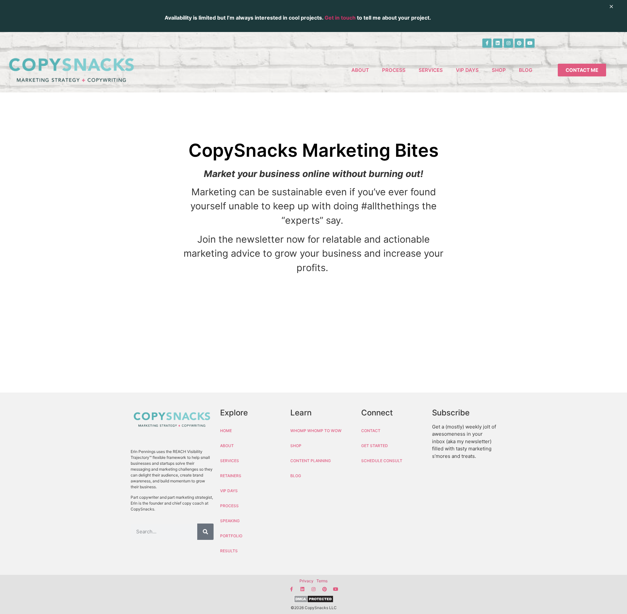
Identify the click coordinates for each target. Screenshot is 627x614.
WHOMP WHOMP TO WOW (316, 430)
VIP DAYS (467, 70)
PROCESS (394, 70)
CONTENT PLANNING (310, 460)
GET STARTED (374, 445)
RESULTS (229, 550)
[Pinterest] (519, 43)
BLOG (525, 70)
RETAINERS (230, 475)
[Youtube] (530, 43)
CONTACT (370, 430)
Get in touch (340, 17)
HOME (226, 430)
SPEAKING (230, 520)
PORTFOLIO (231, 535)
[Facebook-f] (486, 43)
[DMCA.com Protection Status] (313, 600)
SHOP (499, 70)
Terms (322, 580)
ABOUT (360, 70)
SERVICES (431, 70)
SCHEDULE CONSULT (381, 460)
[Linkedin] (497, 43)
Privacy (306, 580)
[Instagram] (508, 43)
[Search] (205, 532)
